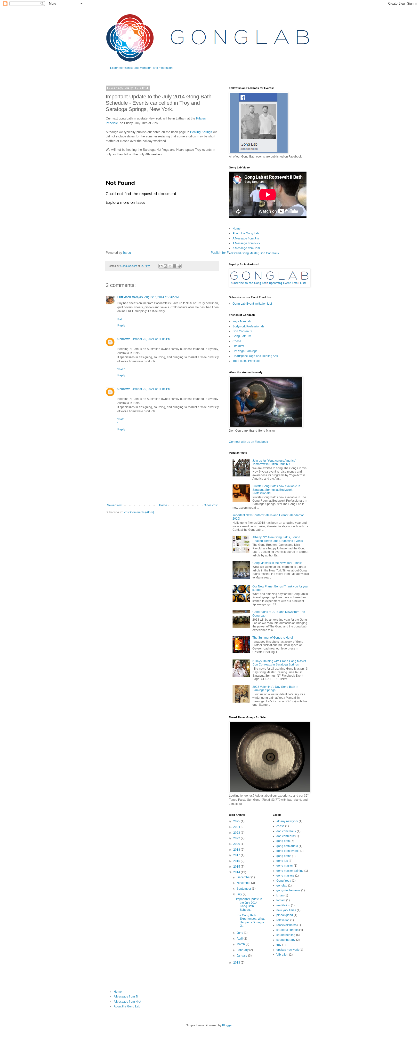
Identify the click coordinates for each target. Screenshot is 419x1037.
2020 (237, 844)
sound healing (285, 935)
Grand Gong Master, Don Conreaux (256, 253)
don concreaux (286, 831)
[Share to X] (170, 266)
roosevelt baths (286, 925)
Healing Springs (201, 132)
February (243, 950)
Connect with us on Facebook (248, 441)
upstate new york (287, 949)
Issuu (127, 252)
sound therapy (285, 940)
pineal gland (284, 915)
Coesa (237, 341)
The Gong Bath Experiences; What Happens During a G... (250, 920)
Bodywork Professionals (248, 326)
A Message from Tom (246, 248)
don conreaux (285, 836)
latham (280, 900)
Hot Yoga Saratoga (245, 351)
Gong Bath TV (242, 336)
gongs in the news (288, 890)
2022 (237, 838)
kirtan (280, 895)
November (244, 883)
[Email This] (160, 266)
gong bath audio (287, 846)
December (244, 877)
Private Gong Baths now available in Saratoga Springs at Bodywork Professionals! (276, 489)
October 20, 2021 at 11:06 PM (151, 389)
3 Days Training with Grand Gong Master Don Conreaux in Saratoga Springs (279, 662)
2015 (237, 866)
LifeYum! (238, 346)
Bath (120, 319)
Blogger (227, 1025)
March (241, 944)
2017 (237, 855)
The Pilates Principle (246, 361)
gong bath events (287, 851)
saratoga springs (287, 930)
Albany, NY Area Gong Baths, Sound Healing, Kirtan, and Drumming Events (277, 539)
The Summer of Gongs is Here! (272, 637)
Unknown (123, 339)
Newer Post (114, 505)
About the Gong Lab (246, 233)
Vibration (282, 954)
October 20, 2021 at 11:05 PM (151, 339)
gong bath (283, 841)
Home (163, 505)
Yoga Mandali (242, 321)
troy (278, 945)
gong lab (282, 861)
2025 (237, 821)
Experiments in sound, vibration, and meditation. (141, 68)
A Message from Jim (246, 238)
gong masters (285, 875)
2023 (237, 832)
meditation (283, 905)
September (244, 888)
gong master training (290, 870)
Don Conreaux (242, 331)
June (240, 932)
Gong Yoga (283, 880)
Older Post (211, 505)
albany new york (287, 821)
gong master (284, 865)
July (240, 894)
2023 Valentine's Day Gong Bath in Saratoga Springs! (275, 688)
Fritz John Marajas (130, 297)
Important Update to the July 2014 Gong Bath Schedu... (249, 904)
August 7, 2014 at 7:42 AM (161, 297)
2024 (237, 827)
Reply (121, 325)
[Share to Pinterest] (179, 266)
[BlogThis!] (165, 266)
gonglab (281, 885)
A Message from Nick (246, 243)
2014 (237, 872)
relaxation (283, 920)
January (242, 955)
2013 (237, 962)
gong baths (283, 856)
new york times (286, 910)
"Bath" (121, 369)
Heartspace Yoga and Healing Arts (255, 356)
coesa (280, 826)
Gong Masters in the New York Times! (277, 563)
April (240, 938)
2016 (237, 861)
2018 (237, 849)
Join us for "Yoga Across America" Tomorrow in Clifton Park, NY (274, 462)
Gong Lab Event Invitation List (252, 303)
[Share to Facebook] (174, 266)
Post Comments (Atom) (139, 512)
